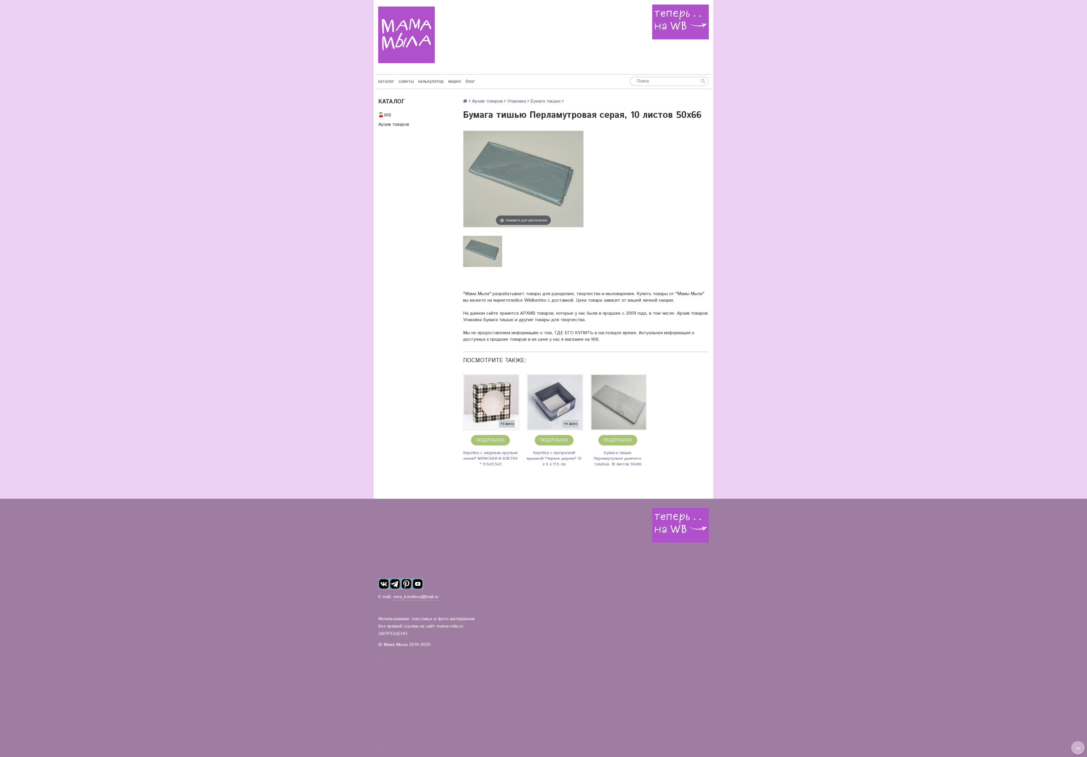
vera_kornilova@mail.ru (415, 597)
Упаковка (516, 101)
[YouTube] (417, 584)
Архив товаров (393, 124)
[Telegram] (395, 584)
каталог (386, 81)
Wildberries (535, 300)
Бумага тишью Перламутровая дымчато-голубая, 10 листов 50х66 (618, 458)
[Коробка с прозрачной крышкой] (555, 402)
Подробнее (490, 440)
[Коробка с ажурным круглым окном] (491, 402)
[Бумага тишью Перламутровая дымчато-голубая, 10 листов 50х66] (618, 402)
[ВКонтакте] (384, 584)
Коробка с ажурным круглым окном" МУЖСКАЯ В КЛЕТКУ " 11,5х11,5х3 (490, 458)
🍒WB (384, 115)
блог (470, 81)
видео (454, 81)
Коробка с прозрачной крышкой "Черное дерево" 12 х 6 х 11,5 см (554, 458)
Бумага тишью (545, 101)
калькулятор (431, 81)
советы (406, 81)
